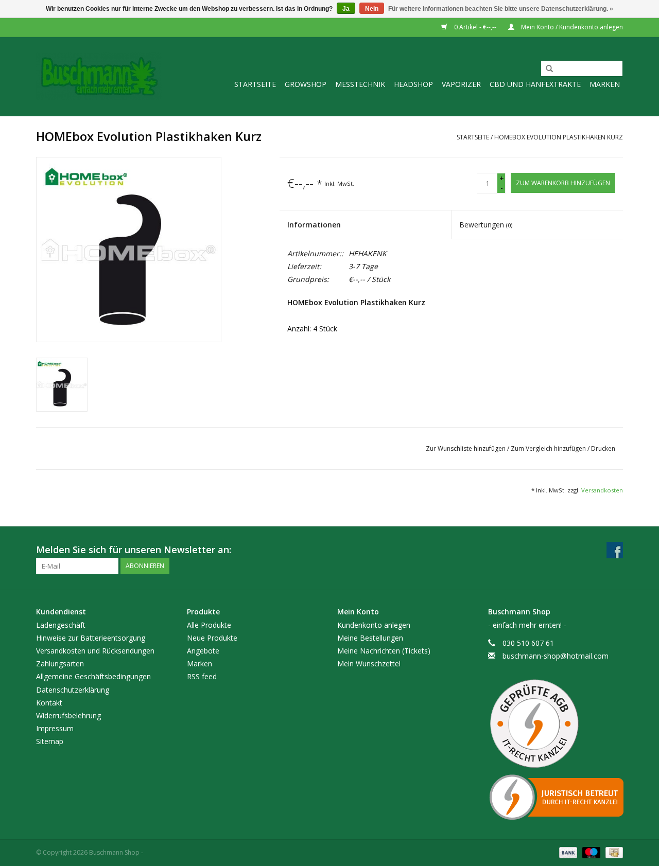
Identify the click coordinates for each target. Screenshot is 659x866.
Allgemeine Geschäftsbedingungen (93, 676)
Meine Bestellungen (370, 638)
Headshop (413, 84)
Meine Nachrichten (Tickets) (383, 651)
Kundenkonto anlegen (373, 625)
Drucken (603, 448)
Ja (346, 8)
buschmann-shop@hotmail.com (555, 656)
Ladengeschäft (60, 625)
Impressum (55, 728)
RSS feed (202, 676)
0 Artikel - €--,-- (475, 27)
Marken (604, 84)
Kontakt (49, 703)
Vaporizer (461, 84)
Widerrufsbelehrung (68, 715)
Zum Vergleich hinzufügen (549, 448)
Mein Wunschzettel (369, 663)
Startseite (255, 84)
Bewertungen (485, 224)
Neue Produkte (212, 638)
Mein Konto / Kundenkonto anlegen (571, 27)
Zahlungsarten (60, 663)
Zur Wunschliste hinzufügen (466, 448)
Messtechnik (360, 84)
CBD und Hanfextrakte (535, 84)
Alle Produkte (209, 625)
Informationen (314, 224)
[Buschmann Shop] (99, 76)
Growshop (305, 84)
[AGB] (555, 724)
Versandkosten (602, 490)
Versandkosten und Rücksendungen (95, 651)
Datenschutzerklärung (72, 690)
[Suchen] (546, 69)
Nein (371, 8)
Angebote (203, 651)
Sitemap (49, 741)
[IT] (555, 797)
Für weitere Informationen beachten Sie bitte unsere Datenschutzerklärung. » (500, 8)
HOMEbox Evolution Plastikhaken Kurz (558, 137)
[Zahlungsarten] (567, 851)
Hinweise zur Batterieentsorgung (90, 638)
